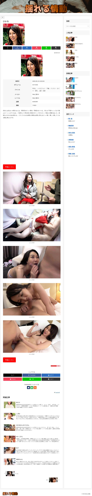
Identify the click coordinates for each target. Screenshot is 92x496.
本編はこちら (9, 167)
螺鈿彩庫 (71, 125)
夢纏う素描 (71, 153)
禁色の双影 (71, 132)
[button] (56, 48)
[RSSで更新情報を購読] (35, 387)
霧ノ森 (70, 118)
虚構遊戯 (71, 139)
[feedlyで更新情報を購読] (31, 387)
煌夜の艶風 (71, 146)
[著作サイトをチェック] (28, 387)
